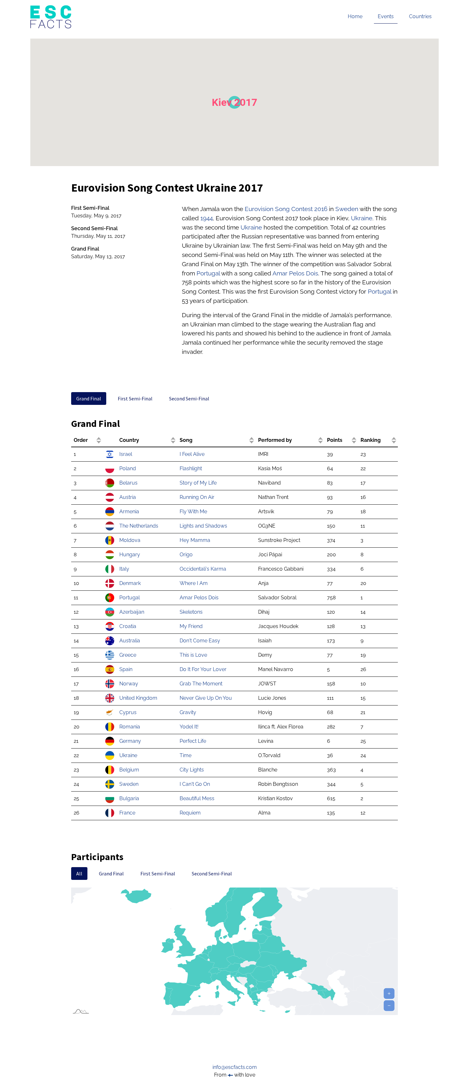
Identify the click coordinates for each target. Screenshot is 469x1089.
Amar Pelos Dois (295, 273)
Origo (186, 555)
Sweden (346, 208)
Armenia (129, 511)
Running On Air (197, 497)
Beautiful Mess (197, 798)
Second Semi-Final (189, 398)
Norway (128, 684)
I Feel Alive (192, 454)
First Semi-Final (135, 398)
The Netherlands (138, 526)
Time (185, 755)
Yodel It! (189, 727)
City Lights (192, 770)
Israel (125, 454)
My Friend (191, 626)
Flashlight (191, 468)
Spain (125, 669)
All (79, 873)
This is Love (193, 655)
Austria (127, 497)
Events (386, 16)
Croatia (127, 626)
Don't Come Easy (200, 641)
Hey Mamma (195, 540)
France (127, 813)
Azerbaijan (131, 612)
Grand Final (88, 398)
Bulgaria (129, 798)
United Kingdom (138, 698)
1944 (206, 218)
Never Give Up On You (206, 698)
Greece (127, 655)
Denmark (130, 583)
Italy (124, 569)
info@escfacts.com (234, 1067)
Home (355, 16)
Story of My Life (198, 483)
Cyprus (128, 712)
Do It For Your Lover (203, 669)
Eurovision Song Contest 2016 (286, 208)
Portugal (208, 273)
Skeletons (191, 612)
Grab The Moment (201, 684)
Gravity (188, 712)
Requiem (190, 813)
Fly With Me (193, 511)
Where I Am (194, 583)
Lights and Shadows (203, 526)
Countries (420, 16)
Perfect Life (193, 741)
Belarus (128, 483)
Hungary (129, 555)
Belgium (129, 770)
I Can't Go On (195, 784)
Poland (127, 468)
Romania (129, 727)
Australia (129, 641)
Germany (130, 741)
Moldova (129, 540)
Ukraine (361, 218)
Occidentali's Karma (203, 569)
